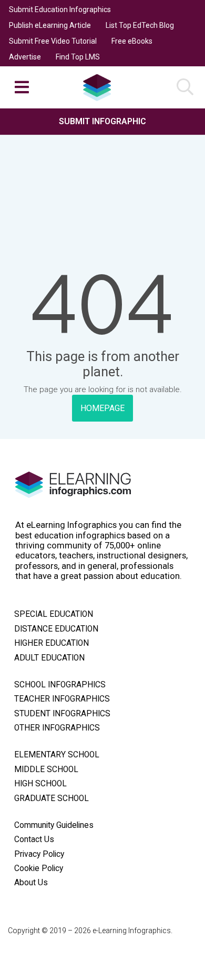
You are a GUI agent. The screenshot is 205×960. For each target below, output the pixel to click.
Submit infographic (102, 121)
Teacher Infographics (62, 699)
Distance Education (56, 629)
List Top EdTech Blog (140, 25)
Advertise (25, 57)
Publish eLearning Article (50, 25)
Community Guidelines (54, 825)
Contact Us (34, 839)
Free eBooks (131, 41)
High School (40, 783)
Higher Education (51, 643)
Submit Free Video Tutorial (53, 41)
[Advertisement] (102, 168)
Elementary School (56, 754)
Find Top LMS (78, 57)
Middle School (46, 769)
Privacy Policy (39, 854)
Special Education (53, 614)
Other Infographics (57, 728)
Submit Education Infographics (60, 9)
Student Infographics (62, 713)
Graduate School (51, 798)
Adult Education (49, 658)
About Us (31, 882)
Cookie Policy (38, 868)
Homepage (102, 408)
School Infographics (60, 684)
